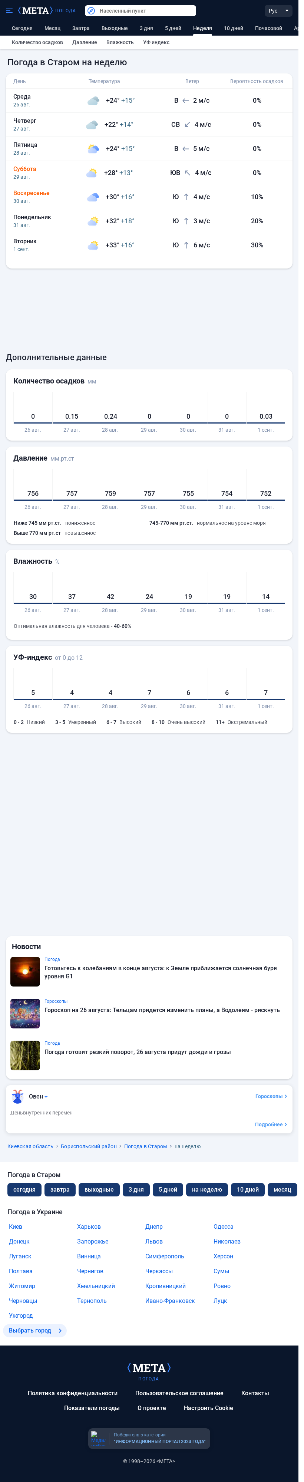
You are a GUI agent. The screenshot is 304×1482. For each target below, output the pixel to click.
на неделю (207, 1189)
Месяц (52, 28)
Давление (84, 42)
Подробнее (269, 1124)
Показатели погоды (92, 1408)
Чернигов (90, 1271)
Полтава (21, 1271)
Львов (154, 1241)
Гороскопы (269, 1096)
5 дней (173, 28)
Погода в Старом (145, 1146)
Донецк (19, 1241)
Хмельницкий (96, 1286)
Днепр (154, 1226)
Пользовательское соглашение (179, 1393)
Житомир (22, 1286)
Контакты (255, 1393)
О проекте (152, 1408)
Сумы (221, 1271)
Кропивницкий (165, 1286)
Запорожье (92, 1241)
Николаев (227, 1241)
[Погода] (149, 1367)
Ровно (222, 1286)
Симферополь (164, 1256)
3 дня (146, 28)
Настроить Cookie (208, 1408)
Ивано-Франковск (170, 1300)
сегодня (24, 1189)
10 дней (233, 28)
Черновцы (23, 1300)
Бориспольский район (89, 1146)
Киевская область (30, 1146)
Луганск (20, 1256)
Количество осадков (37, 42)
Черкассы (159, 1271)
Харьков (89, 1226)
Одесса (224, 1226)
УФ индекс (156, 42)
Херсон (223, 1256)
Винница (89, 1256)
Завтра (81, 28)
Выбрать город (30, 1330)
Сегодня (22, 28)
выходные (115, 28)
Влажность (120, 42)
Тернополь (92, 1300)
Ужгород (21, 1315)
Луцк (220, 1300)
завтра (60, 1189)
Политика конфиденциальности (73, 1393)
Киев (15, 1226)
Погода (65, 10)
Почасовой (268, 28)
